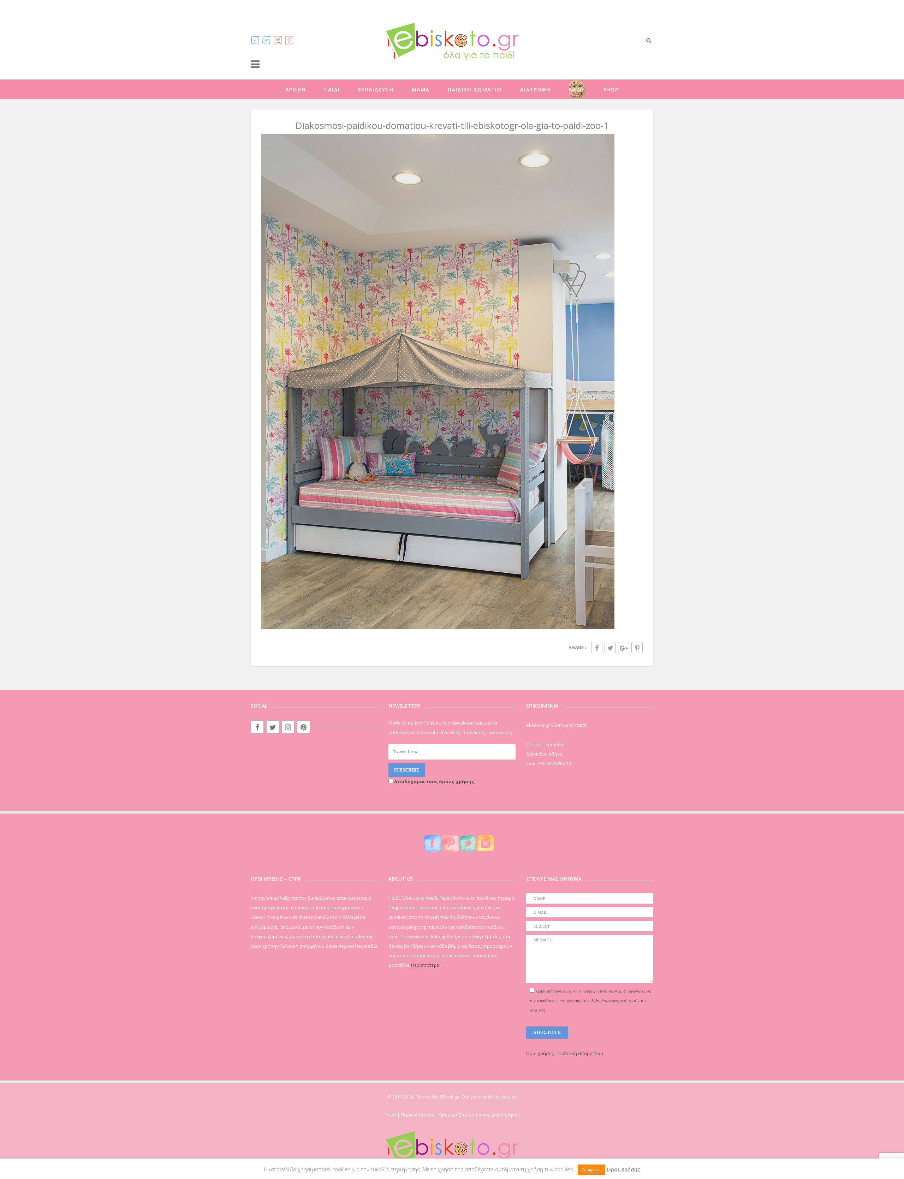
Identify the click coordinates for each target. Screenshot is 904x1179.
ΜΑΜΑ (420, 89)
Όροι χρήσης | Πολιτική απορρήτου (564, 1053)
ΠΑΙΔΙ (332, 89)
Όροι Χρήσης (623, 1169)
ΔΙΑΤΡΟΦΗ (535, 89)
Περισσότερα (425, 965)
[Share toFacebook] (596, 647)
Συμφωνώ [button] (591, 1169)
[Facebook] (255, 39)
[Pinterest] (289, 39)
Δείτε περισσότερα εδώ (351, 946)
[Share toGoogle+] (623, 647)
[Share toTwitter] (610, 647)
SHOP (611, 89)
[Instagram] (277, 39)
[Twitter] (266, 39)
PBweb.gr (449, 1097)
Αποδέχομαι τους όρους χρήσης (433, 781)
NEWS (577, 89)
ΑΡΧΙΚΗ (295, 89)
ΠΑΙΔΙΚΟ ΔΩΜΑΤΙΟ (474, 89)
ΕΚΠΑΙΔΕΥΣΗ (375, 89)
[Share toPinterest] (637, 647)
